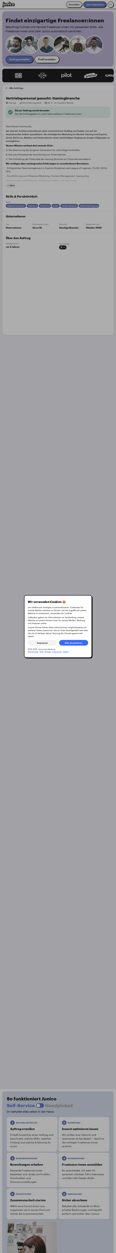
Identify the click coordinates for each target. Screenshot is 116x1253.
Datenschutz (33, 652)
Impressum (57, 652)
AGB (41, 652)
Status (65, 652)
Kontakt (48, 652)
